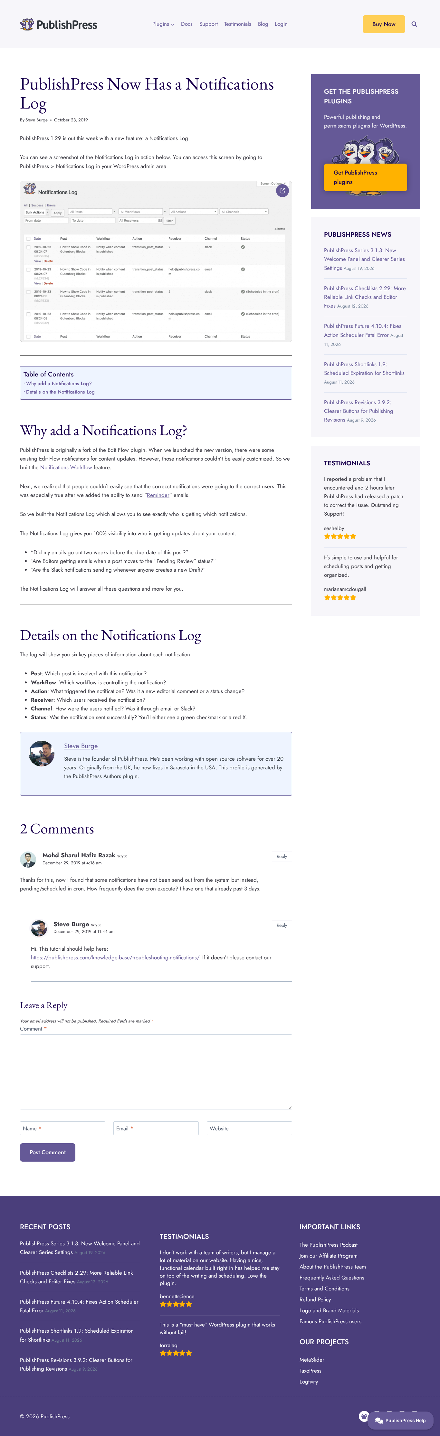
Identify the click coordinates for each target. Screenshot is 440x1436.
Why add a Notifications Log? (59, 383)
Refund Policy (315, 1299)
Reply (282, 856)
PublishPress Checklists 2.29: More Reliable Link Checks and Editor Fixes (365, 296)
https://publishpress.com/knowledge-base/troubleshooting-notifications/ (115, 957)
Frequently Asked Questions (332, 1277)
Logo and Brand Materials (329, 1310)
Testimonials (237, 24)
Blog (263, 24)
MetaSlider (312, 1360)
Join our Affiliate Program (329, 1256)
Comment (33, 1028)
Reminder (158, 495)
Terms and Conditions (324, 1288)
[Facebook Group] (364, 1416)
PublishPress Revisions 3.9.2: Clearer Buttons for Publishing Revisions (358, 410)
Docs (187, 24)
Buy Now (384, 24)
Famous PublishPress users (330, 1321)
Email (124, 1128)
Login (281, 24)
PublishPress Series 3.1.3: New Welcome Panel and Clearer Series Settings (364, 258)
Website (219, 1128)
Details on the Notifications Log (60, 391)
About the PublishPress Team (333, 1266)
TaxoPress (310, 1370)
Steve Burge (36, 120)
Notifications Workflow (66, 467)
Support (208, 24)
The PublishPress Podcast (329, 1245)
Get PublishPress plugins (355, 177)
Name (32, 1128)
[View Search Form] (414, 24)
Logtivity (309, 1381)
